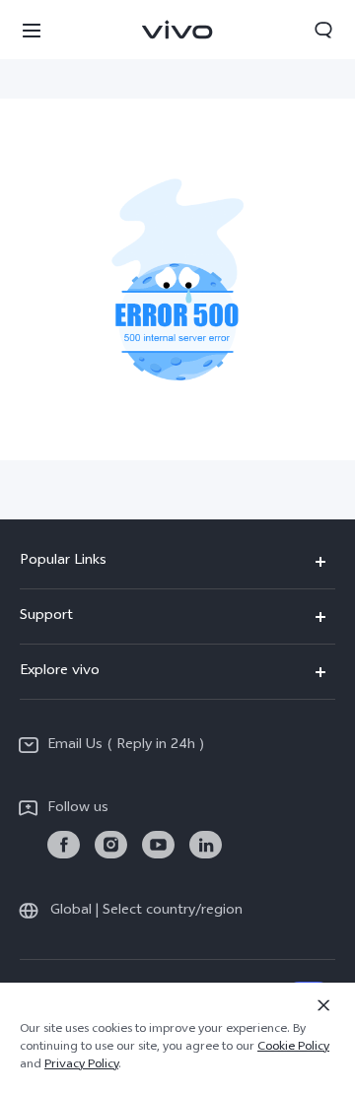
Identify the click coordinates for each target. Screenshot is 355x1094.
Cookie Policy (293, 1048)
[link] (63, 845)
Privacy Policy (81, 1065)
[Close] (323, 1005)
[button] (31, 29)
